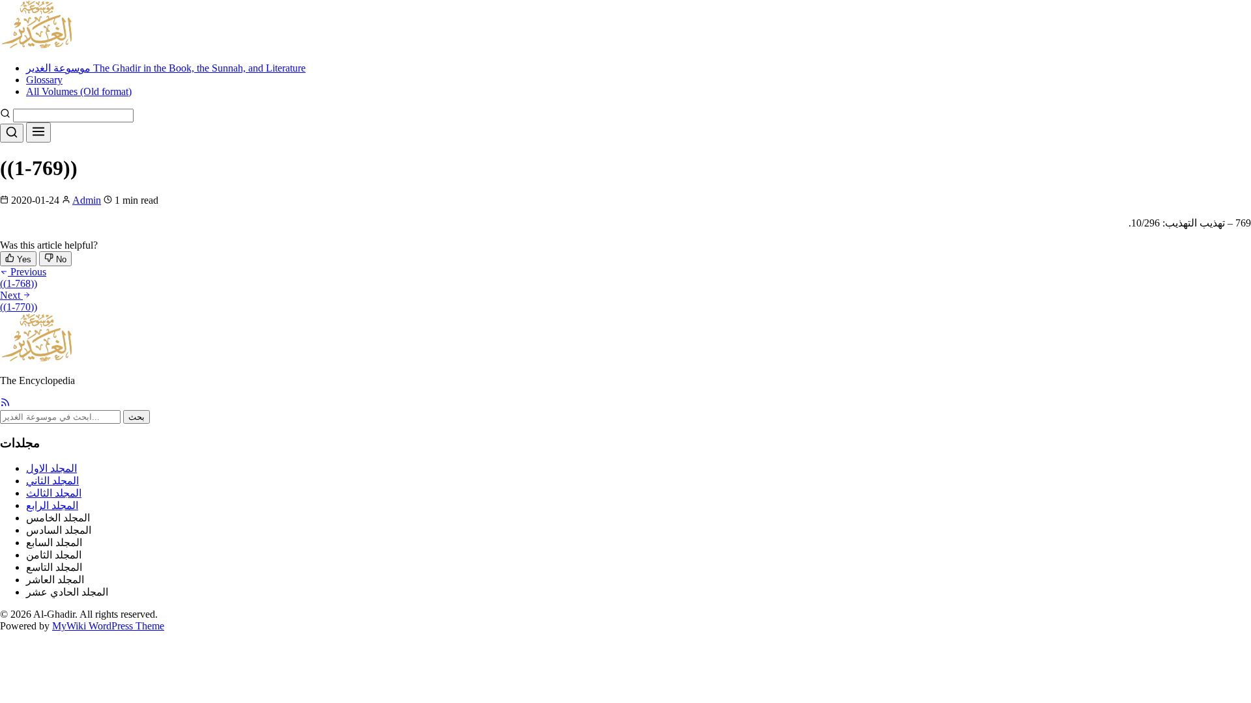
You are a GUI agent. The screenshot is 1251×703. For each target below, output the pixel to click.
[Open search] (11, 133)
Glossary (44, 79)
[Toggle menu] (38, 132)
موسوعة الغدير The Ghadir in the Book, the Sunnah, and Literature (166, 68)
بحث (136, 417)
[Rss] (5, 403)
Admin (86, 200)
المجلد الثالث (53, 493)
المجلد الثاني (52, 480)
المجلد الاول (51, 468)
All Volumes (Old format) (79, 91)
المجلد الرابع (52, 505)
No (59, 259)
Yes (22, 259)
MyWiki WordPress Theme (108, 625)
